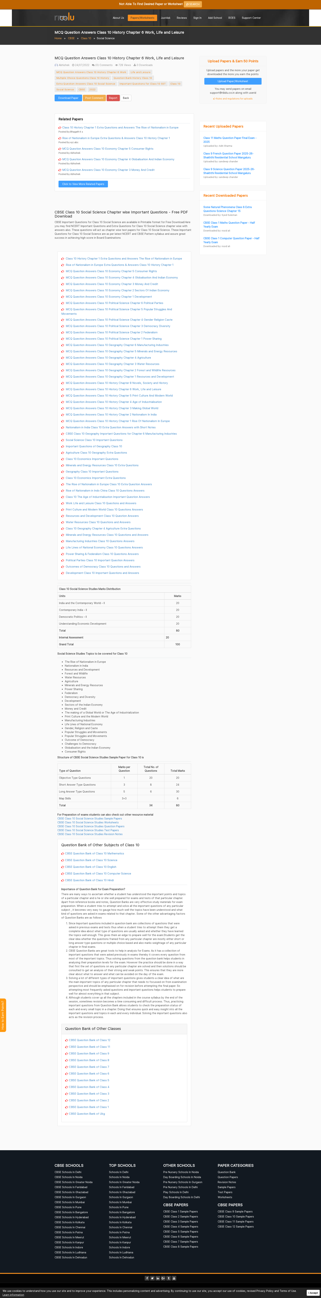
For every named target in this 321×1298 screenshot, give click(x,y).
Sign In (197, 17)
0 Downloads (144, 65)
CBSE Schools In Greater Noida (74, 1182)
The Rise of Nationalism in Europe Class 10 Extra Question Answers (108, 484)
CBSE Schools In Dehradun (71, 1257)
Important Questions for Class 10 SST (143, 83)
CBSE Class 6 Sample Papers (180, 1236)
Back (126, 97)
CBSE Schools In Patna (69, 1232)
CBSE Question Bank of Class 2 (89, 1100)
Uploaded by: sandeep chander (220, 161)
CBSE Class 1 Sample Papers (180, 1211)
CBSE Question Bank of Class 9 (89, 1053)
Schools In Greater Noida (124, 1182)
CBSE (71, 38)
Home (58, 38)
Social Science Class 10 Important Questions (94, 440)
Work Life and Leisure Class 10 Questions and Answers (100, 503)
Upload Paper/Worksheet (233, 81)
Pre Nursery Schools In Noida (181, 1172)
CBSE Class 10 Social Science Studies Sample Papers (89, 818)
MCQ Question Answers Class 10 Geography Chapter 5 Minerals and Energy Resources (121, 351)
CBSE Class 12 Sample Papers (236, 1226)
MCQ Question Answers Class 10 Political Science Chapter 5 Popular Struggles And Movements (116, 311)
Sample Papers (227, 1187)
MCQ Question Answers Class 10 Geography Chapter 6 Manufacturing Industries (117, 345)
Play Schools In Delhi (176, 1192)
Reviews (182, 17)
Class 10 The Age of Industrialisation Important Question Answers (107, 496)
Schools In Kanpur (120, 1242)
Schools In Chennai (120, 1227)
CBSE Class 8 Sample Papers (180, 1246)
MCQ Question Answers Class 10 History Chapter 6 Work (91, 72)
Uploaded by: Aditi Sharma (217, 145)
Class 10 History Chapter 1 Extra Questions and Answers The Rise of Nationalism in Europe (120, 127)
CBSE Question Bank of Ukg (87, 1113)
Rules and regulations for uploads (234, 98)
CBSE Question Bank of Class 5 (89, 1080)
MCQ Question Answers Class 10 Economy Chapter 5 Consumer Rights (107, 148)
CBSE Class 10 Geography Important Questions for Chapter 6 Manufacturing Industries (121, 433)
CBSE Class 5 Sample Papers (180, 1231)
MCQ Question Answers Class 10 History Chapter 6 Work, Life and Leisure (113, 389)
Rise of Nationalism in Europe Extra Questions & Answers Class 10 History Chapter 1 (116, 138)
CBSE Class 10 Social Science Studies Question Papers (90, 826)
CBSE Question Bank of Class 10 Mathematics (94, 853)
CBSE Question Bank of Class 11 (89, 1046)
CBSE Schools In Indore (69, 1247)
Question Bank (227, 1172)
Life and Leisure (140, 72)
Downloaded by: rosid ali (216, 230)
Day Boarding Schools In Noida (182, 1177)
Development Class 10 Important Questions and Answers (102, 572)
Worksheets (225, 1197)
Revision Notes (227, 1182)
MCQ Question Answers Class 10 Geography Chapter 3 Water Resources (112, 363)
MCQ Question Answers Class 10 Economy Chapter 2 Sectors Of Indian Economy (117, 290)
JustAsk (165, 17)
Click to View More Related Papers (83, 184)
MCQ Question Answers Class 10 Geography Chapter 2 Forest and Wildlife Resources (120, 370)
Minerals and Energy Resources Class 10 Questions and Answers (106, 534)
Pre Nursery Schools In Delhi (180, 1187)
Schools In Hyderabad (122, 1217)
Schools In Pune (119, 1207)
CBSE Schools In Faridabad (71, 1187)
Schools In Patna (119, 1232)
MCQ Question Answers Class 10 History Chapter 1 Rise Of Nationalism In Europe (117, 421)
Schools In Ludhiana (121, 1252)
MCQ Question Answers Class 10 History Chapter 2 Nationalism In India (111, 414)
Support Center (251, 17)
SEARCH (194, 4)
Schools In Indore (119, 1247)
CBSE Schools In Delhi (68, 1172)
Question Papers (228, 1177)
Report (113, 97)
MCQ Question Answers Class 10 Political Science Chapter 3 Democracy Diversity (117, 326)
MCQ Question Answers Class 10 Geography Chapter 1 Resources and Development (119, 376)
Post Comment (94, 97)
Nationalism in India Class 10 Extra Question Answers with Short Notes (110, 427)
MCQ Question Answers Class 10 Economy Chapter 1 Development (108, 296)
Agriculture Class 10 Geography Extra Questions (96, 452)
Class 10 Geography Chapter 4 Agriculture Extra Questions (103, 528)
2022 (92, 89)
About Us (118, 17)
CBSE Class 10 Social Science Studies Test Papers (88, 830)
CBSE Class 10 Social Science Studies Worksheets (88, 822)
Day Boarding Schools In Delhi (181, 1197)
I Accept (313, 1292)
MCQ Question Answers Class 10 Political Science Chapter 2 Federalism (111, 332)
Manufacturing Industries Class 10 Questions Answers (99, 541)
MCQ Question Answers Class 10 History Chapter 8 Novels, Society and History (116, 382)
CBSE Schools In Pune (68, 1207)
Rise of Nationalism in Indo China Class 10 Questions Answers (105, 490)
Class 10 (86, 38)
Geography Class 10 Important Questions (92, 471)
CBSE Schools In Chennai (70, 1227)
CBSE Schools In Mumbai (70, 1202)
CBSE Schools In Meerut (69, 1237)
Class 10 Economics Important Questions (91, 458)
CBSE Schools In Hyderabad (72, 1217)
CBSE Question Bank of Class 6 (89, 1073)
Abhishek (63, 65)
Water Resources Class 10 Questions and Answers (98, 522)
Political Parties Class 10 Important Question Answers (99, 560)
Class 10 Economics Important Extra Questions (95, 477)
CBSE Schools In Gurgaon (70, 1197)
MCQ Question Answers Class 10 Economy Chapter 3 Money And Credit (108, 169)
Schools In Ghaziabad (122, 1192)
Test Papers (225, 1192)
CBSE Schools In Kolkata (70, 1222)
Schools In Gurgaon (121, 1197)
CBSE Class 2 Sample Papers (180, 1216)
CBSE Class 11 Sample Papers (236, 1221)
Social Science (65, 89)
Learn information (13, 1294)
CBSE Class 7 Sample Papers (180, 1241)
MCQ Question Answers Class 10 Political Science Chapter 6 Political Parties (114, 303)
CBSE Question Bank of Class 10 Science (91, 860)
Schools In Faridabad (121, 1187)
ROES (231, 17)
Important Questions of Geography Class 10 (93, 446)
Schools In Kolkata (120, 1222)
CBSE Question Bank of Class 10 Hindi (89, 880)
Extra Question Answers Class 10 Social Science (85, 83)
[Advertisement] (124, 106)
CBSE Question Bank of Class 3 (89, 1093)
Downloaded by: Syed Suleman (220, 215)
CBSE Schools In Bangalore (71, 1212)
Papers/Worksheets (142, 17)
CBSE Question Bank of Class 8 (89, 1060)
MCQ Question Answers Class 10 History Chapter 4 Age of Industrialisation (113, 401)
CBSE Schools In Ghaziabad (71, 1192)
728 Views (124, 65)
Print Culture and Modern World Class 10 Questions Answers (104, 509)
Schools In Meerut (120, 1237)
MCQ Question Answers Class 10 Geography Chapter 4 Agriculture (108, 357)
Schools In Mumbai (120, 1202)
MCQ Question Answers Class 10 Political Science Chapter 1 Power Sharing (113, 338)
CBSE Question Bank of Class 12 (89, 1040)
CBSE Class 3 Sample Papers (180, 1221)
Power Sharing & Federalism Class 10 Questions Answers (102, 553)
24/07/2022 (81, 65)
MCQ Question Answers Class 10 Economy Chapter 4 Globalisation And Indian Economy (118, 159)
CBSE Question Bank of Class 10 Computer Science (98, 873)
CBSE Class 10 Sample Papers (236, 1216)
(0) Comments (104, 65)
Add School (215, 17)
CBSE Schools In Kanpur (69, 1242)
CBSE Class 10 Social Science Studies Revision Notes (90, 834)
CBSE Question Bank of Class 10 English (90, 866)
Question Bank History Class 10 (133, 77)
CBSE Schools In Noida (68, 1177)
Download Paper (68, 97)
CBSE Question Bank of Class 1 (89, 1107)
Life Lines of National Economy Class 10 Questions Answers (104, 547)
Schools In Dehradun (121, 1257)
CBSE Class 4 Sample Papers (180, 1226)
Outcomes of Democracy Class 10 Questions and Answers (103, 566)
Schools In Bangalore (122, 1212)
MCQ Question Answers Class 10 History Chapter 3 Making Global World (111, 408)
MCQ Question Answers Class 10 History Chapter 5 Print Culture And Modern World (119, 395)
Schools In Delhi (118, 1172)
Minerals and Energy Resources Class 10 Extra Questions (102, 465)
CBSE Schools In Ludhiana (70, 1252)
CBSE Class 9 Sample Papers (235, 1211)
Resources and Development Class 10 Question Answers (102, 515)
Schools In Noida (119, 1177)
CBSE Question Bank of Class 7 (89, 1066)
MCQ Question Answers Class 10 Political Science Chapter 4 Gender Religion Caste (119, 319)
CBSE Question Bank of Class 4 (89, 1086)
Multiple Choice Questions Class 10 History (82, 77)
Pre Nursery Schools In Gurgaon (182, 1182)
